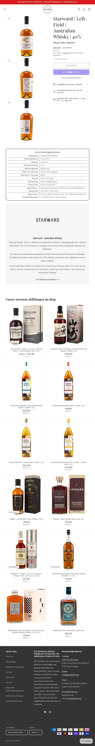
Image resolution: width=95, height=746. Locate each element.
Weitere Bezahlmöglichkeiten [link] (71, 77)
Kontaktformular (75, 698)
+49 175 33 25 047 (70, 660)
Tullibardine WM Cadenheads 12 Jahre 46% (68, 630)
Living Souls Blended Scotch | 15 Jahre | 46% (68, 405)
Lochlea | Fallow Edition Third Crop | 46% (68, 519)
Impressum (10, 677)
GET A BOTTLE (16, 740)
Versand (66, 53)
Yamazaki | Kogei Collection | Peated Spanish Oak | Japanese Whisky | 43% (68, 350)
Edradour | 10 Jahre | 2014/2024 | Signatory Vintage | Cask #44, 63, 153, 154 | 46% (26, 575)
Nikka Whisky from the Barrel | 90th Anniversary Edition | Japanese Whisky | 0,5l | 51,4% (26, 631)
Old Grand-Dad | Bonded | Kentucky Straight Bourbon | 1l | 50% (68, 575)
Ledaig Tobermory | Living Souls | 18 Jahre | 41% (26, 462)
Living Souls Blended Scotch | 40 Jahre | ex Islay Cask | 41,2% (68, 463)
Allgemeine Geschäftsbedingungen (15, 689)
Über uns (9, 656)
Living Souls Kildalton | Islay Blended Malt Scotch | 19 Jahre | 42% (26, 406)
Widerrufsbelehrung (14, 701)
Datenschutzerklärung (14, 696)
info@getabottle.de (70, 675)
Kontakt (9, 672)
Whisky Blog (11, 662)
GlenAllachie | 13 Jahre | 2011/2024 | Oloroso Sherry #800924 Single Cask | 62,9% (26, 350)
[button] (4, 9)
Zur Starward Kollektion (46, 280)
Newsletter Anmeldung (15, 667)
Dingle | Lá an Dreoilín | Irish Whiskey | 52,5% (26, 519)
